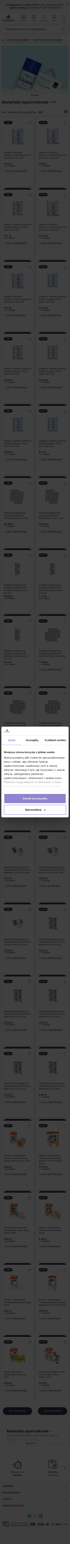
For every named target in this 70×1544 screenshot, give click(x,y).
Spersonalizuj (33, 809)
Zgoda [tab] (11, 740)
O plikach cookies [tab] (55, 740)
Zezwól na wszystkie (35, 798)
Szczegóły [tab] (32, 740)
